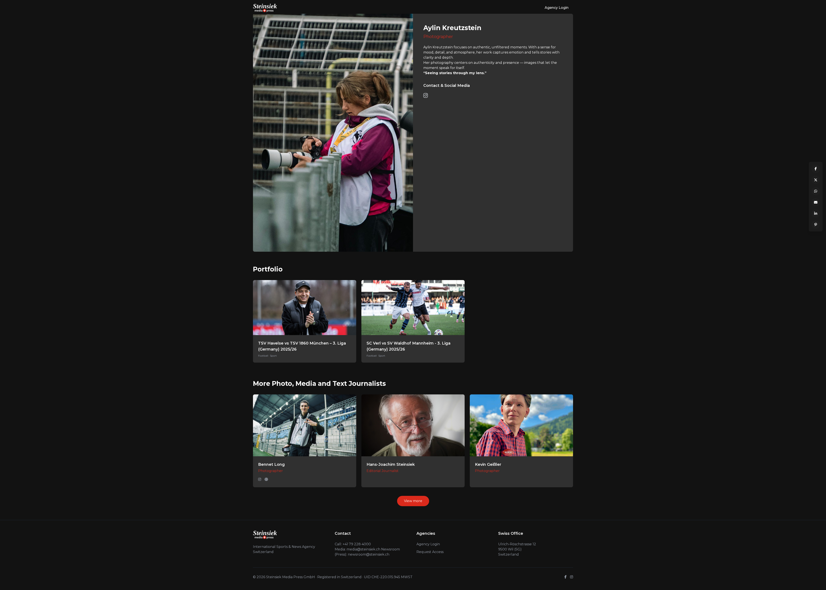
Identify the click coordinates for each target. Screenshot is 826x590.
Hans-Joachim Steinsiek (391, 464)
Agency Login (557, 8)
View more (413, 501)
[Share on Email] (815, 202)
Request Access (430, 552)
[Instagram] (259, 479)
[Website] (266, 479)
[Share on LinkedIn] (815, 213)
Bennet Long (271, 464)
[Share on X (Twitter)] (815, 180)
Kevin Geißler (488, 464)
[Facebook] (565, 577)
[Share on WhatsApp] (815, 191)
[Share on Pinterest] (815, 224)
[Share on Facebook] (815, 168)
